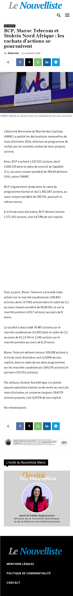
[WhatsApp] (38, 62)
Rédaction (13, 53)
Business (10, 26)
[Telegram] (56, 62)
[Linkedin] (47, 62)
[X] (29, 62)
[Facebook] (20, 62)
